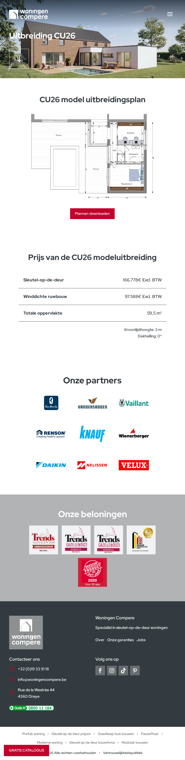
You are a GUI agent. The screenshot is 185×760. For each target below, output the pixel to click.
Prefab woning (33, 734)
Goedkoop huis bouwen (116, 734)
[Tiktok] (123, 671)
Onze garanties (120, 640)
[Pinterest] (135, 671)
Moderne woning (49, 742)
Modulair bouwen (135, 742)
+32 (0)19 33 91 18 (33, 669)
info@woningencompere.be (42, 679)
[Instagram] (112, 671)
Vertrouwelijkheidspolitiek (122, 753)
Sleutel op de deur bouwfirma (92, 742)
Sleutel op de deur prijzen (71, 734)
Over (99, 640)
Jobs (141, 640)
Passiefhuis (150, 734)
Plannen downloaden (92, 213)
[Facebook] (100, 671)
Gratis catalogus (26, 750)
